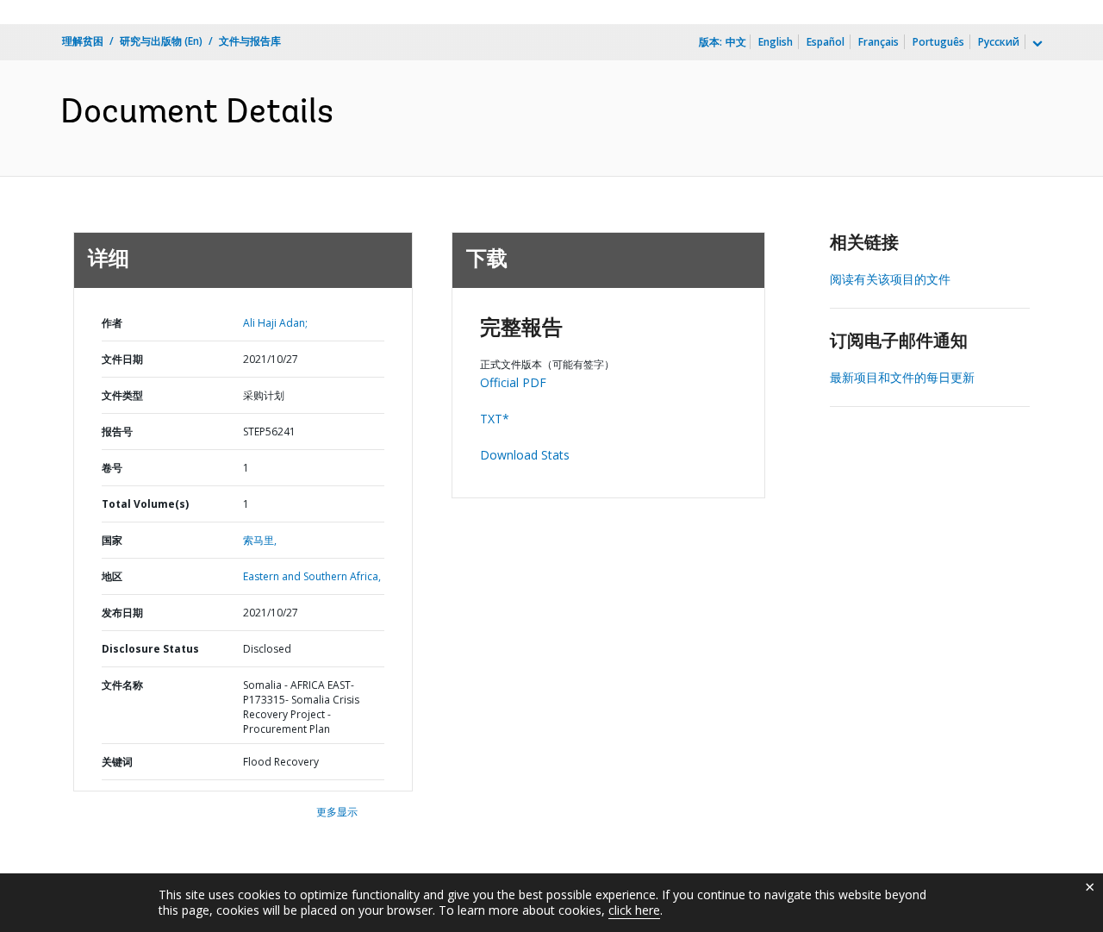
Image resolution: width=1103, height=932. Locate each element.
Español (825, 41)
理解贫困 (82, 41)
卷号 (112, 467)
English (775, 41)
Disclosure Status (150, 648)
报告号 (117, 431)
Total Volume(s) (145, 504)
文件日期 (122, 359)
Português (938, 41)
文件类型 (122, 395)
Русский (998, 41)
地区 (112, 576)
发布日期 (122, 612)
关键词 (117, 761)
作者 (112, 323)
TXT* (494, 418)
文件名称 (122, 685)
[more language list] (1036, 43)
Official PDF (513, 382)
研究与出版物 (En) (161, 41)
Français (878, 41)
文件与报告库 (250, 41)
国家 (112, 540)
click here (634, 910)
